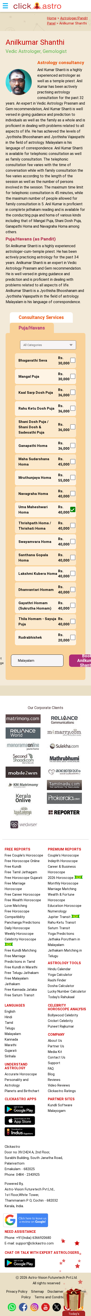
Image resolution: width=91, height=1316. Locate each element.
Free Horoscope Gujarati (23, 878)
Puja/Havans (32, 328)
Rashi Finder (57, 980)
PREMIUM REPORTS (64, 849)
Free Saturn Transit (19, 995)
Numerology (57, 911)
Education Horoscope (64, 906)
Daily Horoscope (17, 928)
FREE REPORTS (17, 849)
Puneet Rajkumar (61, 1026)
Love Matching (16, 906)
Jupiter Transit (59, 917)
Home (51, 18)
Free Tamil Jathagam (21, 872)
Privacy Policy (16, 1292)
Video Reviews (59, 1085)
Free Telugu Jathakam (22, 973)
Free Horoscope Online (22, 861)
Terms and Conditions (51, 1297)
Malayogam (57, 1111)
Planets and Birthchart (22, 1091)
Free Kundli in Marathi (21, 967)
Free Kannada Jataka (21, 990)
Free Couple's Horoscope (24, 855)
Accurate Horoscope (21, 1074)
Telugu (10, 1028)
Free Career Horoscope (22, 895)
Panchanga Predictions (22, 923)
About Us (55, 1041)
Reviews (54, 1080)
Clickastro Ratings (62, 1091)
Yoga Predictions (61, 934)
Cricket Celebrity (60, 1021)
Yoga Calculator (60, 975)
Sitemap (37, 1292)
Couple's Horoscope (63, 855)
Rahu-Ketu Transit (62, 923)
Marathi (10, 1045)
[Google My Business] (27, 1227)
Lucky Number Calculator (67, 992)
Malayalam (13, 1034)
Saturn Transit (59, 928)
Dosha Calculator (61, 986)
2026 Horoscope (61, 878)
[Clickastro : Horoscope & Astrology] (21, 1137)
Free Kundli (13, 867)
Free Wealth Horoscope (23, 900)
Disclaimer (55, 1292)
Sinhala (10, 1056)
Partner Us (56, 1046)
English (10, 1012)
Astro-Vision (37, 1278)
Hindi (8, 1017)
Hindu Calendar (59, 969)
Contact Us (56, 1057)
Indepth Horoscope (63, 861)
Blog (51, 1074)
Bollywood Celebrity (63, 1015)
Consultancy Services (41, 317)
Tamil (9, 1023)
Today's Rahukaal (61, 997)
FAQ (51, 1069)
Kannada (11, 1040)
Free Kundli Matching (20, 951)
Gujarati (11, 1051)
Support (54, 1063)
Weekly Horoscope (19, 934)
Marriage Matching (62, 889)
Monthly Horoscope (63, 883)
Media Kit (55, 1052)
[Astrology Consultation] (21, 1269)
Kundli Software (60, 1105)
